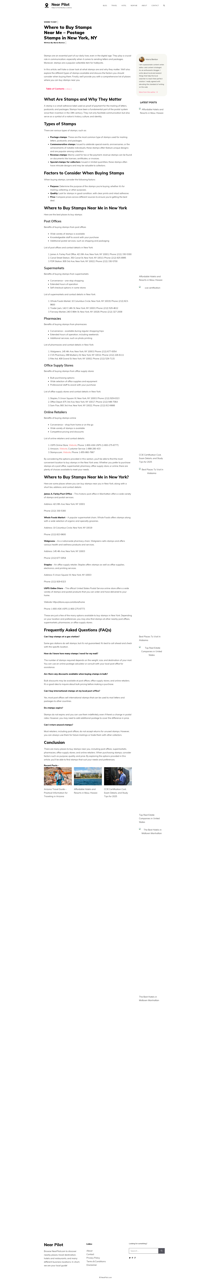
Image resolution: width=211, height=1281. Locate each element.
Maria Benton (59, 43)
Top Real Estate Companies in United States (149, 818)
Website (73, 445)
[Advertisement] (151, 1084)
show (68, 89)
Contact (155, 5)
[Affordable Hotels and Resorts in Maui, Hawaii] (88, 783)
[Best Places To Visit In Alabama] (151, 631)
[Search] (161, 1251)
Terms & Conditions (96, 1261)
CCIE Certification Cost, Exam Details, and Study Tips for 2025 (116, 793)
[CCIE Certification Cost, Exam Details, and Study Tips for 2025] (118, 783)
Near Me (134, 5)
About (144, 5)
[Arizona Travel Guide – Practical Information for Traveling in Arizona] (58, 783)
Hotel (123, 5)
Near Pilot (60, 4)
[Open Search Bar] (164, 5)
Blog (105, 5)
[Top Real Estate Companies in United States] (151, 809)
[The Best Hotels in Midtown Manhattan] (151, 991)
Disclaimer (91, 1265)
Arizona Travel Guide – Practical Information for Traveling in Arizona (56, 793)
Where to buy (50, 22)
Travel (114, 5)
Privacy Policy (93, 1257)
